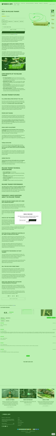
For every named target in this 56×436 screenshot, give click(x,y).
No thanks (28, 221)
